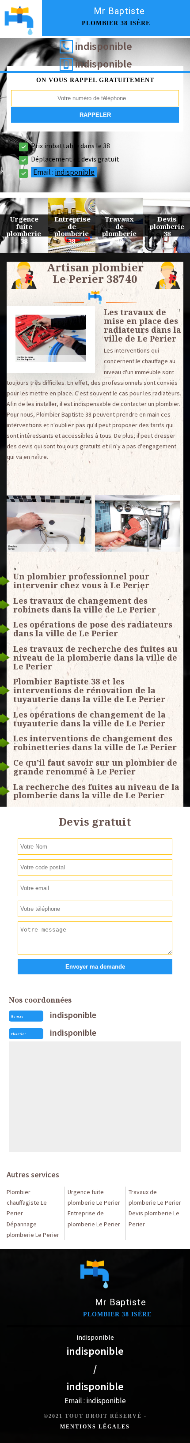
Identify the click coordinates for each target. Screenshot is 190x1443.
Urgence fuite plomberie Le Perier (94, 1197)
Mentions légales (95, 1427)
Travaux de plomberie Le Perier (155, 1197)
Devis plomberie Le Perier (154, 1218)
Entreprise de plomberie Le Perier (94, 1218)
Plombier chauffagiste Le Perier (27, 1202)
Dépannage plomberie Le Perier (33, 1229)
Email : (64, 172)
